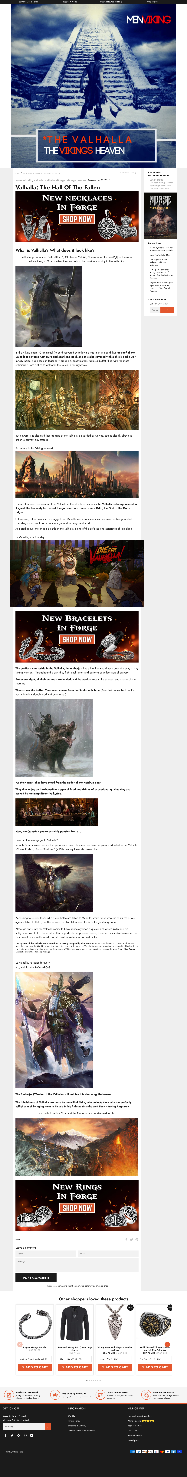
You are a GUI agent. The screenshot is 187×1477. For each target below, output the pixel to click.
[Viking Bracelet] (77, 662)
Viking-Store (17, 1451)
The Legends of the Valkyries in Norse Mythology (158, 262)
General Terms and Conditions (81, 1430)
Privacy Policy (74, 1420)
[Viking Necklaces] (77, 241)
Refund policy (133, 1440)
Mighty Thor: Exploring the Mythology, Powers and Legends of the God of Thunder (161, 287)
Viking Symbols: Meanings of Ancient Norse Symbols (161, 249)
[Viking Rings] (77, 1230)
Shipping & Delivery (77, 1425)
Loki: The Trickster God (160, 255)
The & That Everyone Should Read (161, 185)
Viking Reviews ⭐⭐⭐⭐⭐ (141, 1420)
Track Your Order (134, 1425)
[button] (167, 1344)
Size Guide (132, 1430)
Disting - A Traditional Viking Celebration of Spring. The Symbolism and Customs (162, 274)
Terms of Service (134, 1435)
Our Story (72, 1415)
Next (132, 173)
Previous (125, 173)
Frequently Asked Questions (139, 1415)
